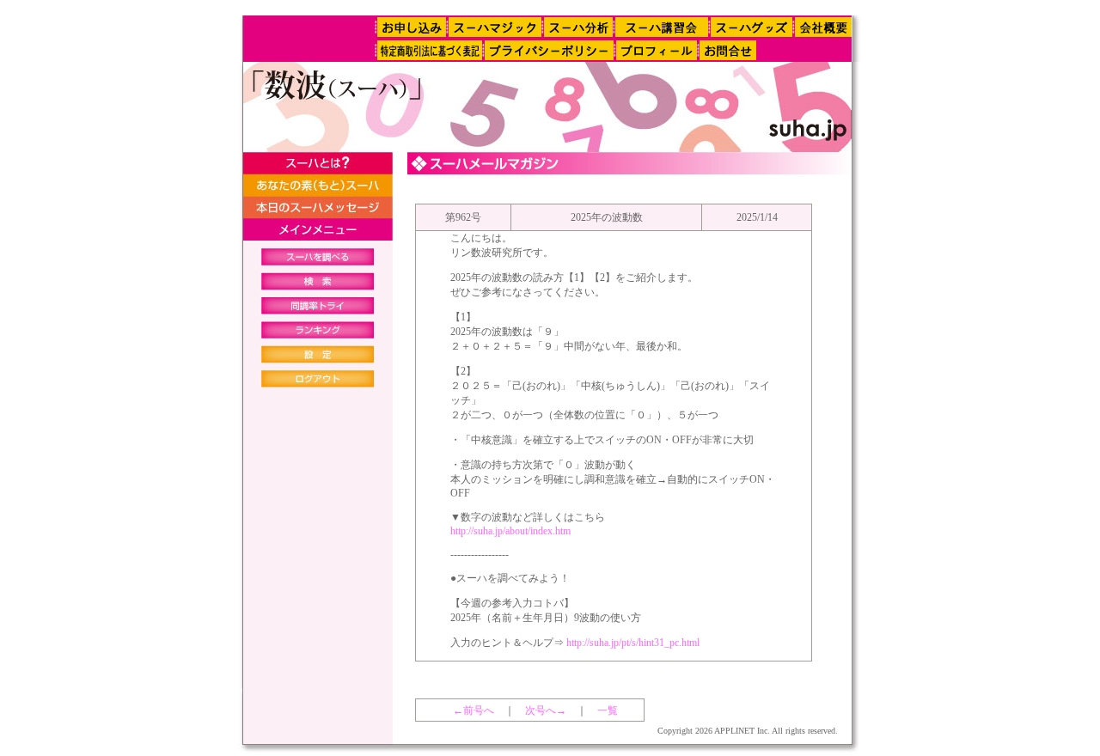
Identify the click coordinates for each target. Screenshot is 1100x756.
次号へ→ (545, 710)
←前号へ (473, 710)
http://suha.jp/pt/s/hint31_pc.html (633, 643)
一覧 (607, 710)
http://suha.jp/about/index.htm (510, 531)
